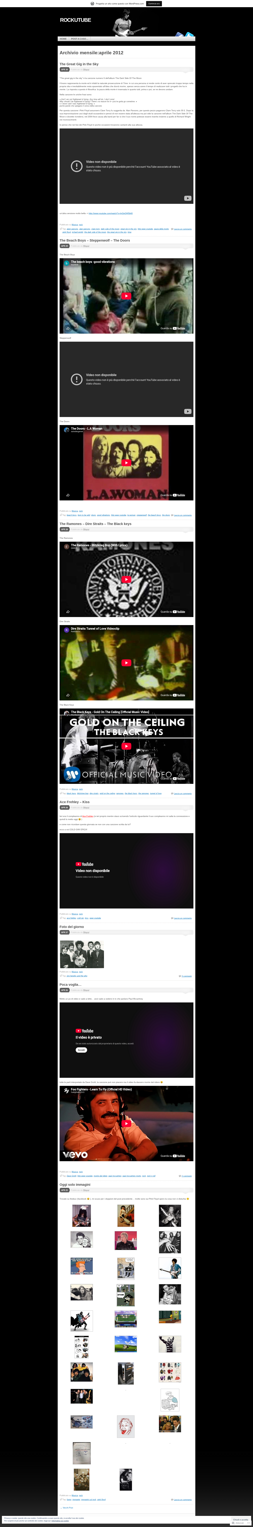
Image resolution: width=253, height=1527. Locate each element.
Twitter (189, 35)
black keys (71, 793)
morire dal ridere (100, 1176)
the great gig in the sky (116, 232)
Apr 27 (64, 932)
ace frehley (71, 918)
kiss (86, 918)
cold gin (80, 918)
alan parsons (84, 229)
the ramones (143, 793)
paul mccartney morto (132, 1176)
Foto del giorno (72, 927)
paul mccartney (114, 1176)
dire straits (94, 793)
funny (69, 1499)
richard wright (77, 232)
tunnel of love (155, 793)
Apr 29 (64, 246)
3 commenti (187, 976)
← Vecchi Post (66, 1508)
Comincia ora (154, 3)
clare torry (95, 229)
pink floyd (67, 232)
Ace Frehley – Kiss (75, 802)
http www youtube (145, 229)
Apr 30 (64, 69)
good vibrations (103, 515)
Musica (75, 225)
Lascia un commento (183, 229)
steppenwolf (142, 515)
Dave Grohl (71, 1176)
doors (93, 515)
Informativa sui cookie (60, 1521)
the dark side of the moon (95, 232)
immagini (76, 1499)
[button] (82, 1216)
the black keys (131, 793)
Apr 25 (64, 1190)
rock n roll (151, 1176)
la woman (131, 515)
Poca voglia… (71, 984)
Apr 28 (64, 529)
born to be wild (84, 515)
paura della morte (161, 229)
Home (63, 39)
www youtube (95, 918)
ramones (120, 793)
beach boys (72, 515)
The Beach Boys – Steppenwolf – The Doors (95, 240)
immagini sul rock (88, 1499)
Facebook (179, 35)
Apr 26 (64, 990)
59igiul (86, 69)
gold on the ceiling (107, 793)
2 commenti (187, 1176)
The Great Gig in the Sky (79, 64)
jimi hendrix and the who (77, 976)
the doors (166, 515)
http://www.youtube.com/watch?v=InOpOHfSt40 (111, 213)
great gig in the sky (128, 229)
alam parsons (72, 229)
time (129, 232)
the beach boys (154, 515)
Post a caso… (79, 39)
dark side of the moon (110, 229)
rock (81, 225)
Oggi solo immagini (75, 1185)
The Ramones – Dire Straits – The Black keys (95, 524)
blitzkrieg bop (82, 793)
